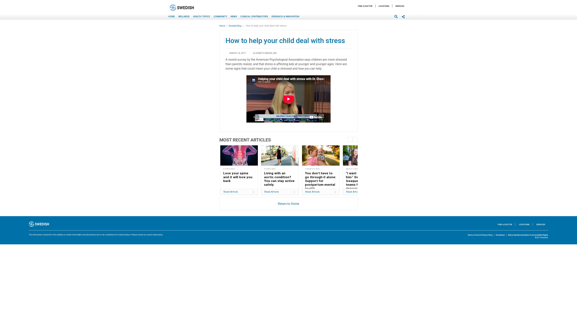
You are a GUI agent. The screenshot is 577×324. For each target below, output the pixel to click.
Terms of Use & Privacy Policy (480, 235)
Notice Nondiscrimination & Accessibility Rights (528, 235)
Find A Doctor (365, 6)
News (234, 16)
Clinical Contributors (254, 16)
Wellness (183, 16)
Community (220, 16)
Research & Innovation (285, 16)
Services (399, 6)
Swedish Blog (235, 26)
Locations (384, 6)
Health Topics (201, 16)
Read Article (230, 191)
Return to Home (288, 204)
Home (171, 16)
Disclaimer (500, 235)
